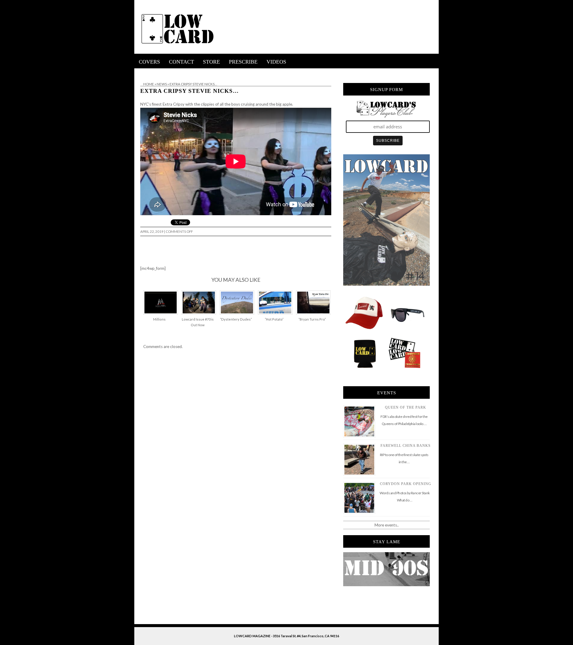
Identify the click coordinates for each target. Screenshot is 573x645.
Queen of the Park (405, 407)
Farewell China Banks (406, 446)
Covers (149, 62)
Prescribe (243, 62)
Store (211, 62)
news (162, 84)
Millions (159, 319)
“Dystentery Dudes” (236, 319)
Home (148, 84)
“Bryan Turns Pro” (312, 319)
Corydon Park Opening (405, 484)
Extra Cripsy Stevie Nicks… (189, 91)
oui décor (142, 72)
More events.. (387, 525)
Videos (276, 62)
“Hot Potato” (274, 319)
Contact (181, 62)
